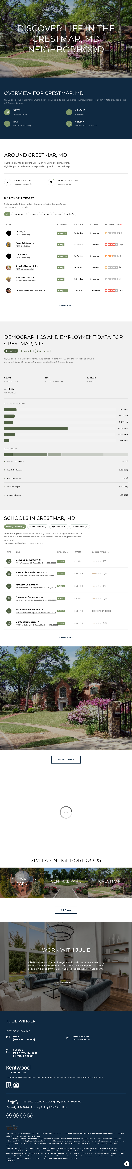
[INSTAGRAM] (16, 1115)
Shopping (35, 214)
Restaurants (20, 214)
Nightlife (71, 214)
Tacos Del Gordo (23, 243)
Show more (66, 305)
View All (66, 910)
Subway (19, 231)
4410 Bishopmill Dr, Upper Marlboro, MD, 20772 (36, 588)
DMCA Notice (59, 1107)
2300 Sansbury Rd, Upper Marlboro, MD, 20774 (36, 612)
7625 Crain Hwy (22, 246)
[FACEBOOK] (9, 1115)
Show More (66, 637)
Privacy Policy (39, 1107)
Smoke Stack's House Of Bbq (29, 290)
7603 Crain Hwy (22, 234)
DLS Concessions (23, 277)
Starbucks (20, 254)
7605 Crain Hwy (22, 257)
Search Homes (66, 759)
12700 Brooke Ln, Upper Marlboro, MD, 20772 (35, 575)
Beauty (59, 214)
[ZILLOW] (29, 1115)
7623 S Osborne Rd (24, 269)
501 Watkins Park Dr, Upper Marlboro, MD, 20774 (36, 600)
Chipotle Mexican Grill (25, 266)
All (8, 214)
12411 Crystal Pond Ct (25, 280)
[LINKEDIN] (23, 1115)
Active (48, 214)
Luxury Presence (71, 1101)
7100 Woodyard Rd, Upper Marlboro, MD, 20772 (36, 563)
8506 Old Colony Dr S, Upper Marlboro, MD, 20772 (37, 625)
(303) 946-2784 (81, 1039)
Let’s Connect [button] (66, 982)
